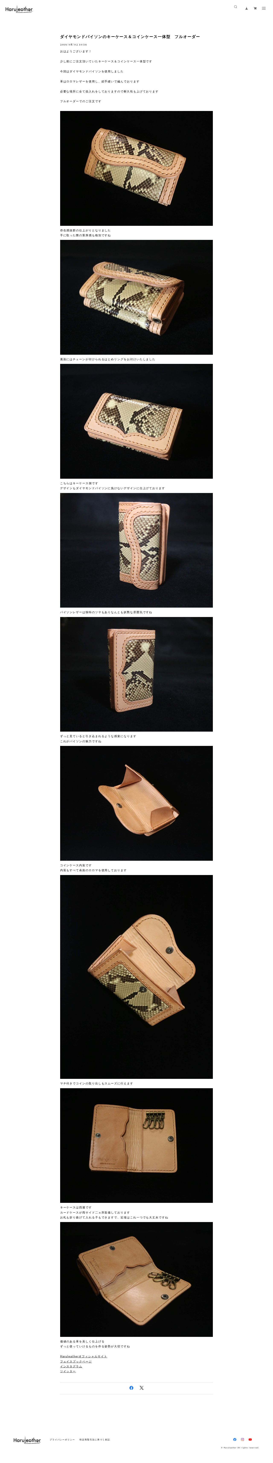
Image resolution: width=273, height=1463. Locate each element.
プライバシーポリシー (62, 1439)
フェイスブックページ (76, 1361)
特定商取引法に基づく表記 (95, 1439)
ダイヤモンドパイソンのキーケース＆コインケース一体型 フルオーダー (130, 37)
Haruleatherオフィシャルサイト (83, 1356)
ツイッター (68, 1371)
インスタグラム (71, 1366)
